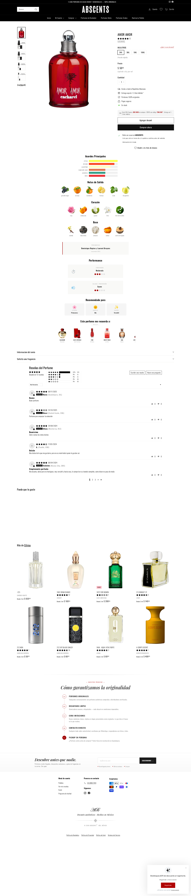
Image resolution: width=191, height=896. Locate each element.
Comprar (71, 18)
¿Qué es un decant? (167, 47)
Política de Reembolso (72, 835)
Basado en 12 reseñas (36, 374)
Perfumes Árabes (122, 18)
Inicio (49, 18)
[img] (42, 391)
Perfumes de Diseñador (88, 18)
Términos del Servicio (114, 835)
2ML (120, 52)
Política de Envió (101, 835)
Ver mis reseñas (63, 786)
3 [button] (95, 479)
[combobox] (28, 9)
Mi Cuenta (58, 18)
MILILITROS (122, 47)
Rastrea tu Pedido (138, 18)
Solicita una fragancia (26, 358)
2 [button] (92, 479)
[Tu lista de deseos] (161, 9)
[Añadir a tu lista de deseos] (54, 562)
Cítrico (27, 545)
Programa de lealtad (64, 793)
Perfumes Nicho (106, 18)
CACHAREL (121, 41)
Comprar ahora (146, 127)
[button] (123, 38)
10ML (143, 52)
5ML (135, 52)
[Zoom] (69, 68)
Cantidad (121, 77)
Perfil (60, 790)
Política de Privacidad (87, 835)
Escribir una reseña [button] (137, 372)
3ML (128, 52)
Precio (120, 63)
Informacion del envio (26, 352)
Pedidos (60, 783)
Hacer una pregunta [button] (154, 372)
